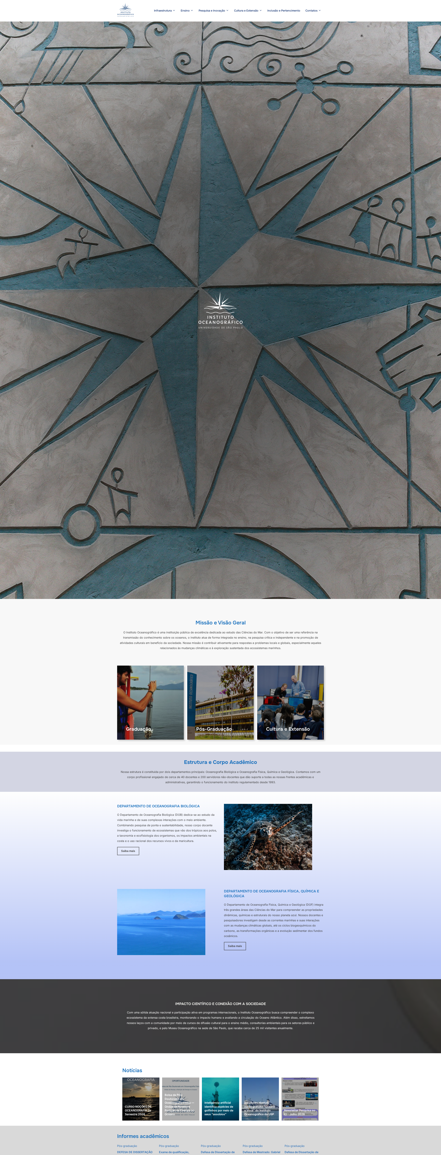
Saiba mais (128, 851)
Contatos (311, 10)
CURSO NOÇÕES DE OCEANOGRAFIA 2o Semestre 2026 (138, 1110)
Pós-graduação (127, 1146)
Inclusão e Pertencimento (283, 10)
